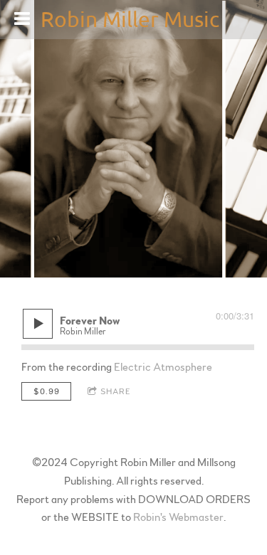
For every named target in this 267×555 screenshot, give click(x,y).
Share (115, 391)
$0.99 (46, 391)
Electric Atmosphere (163, 367)
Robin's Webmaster (178, 517)
